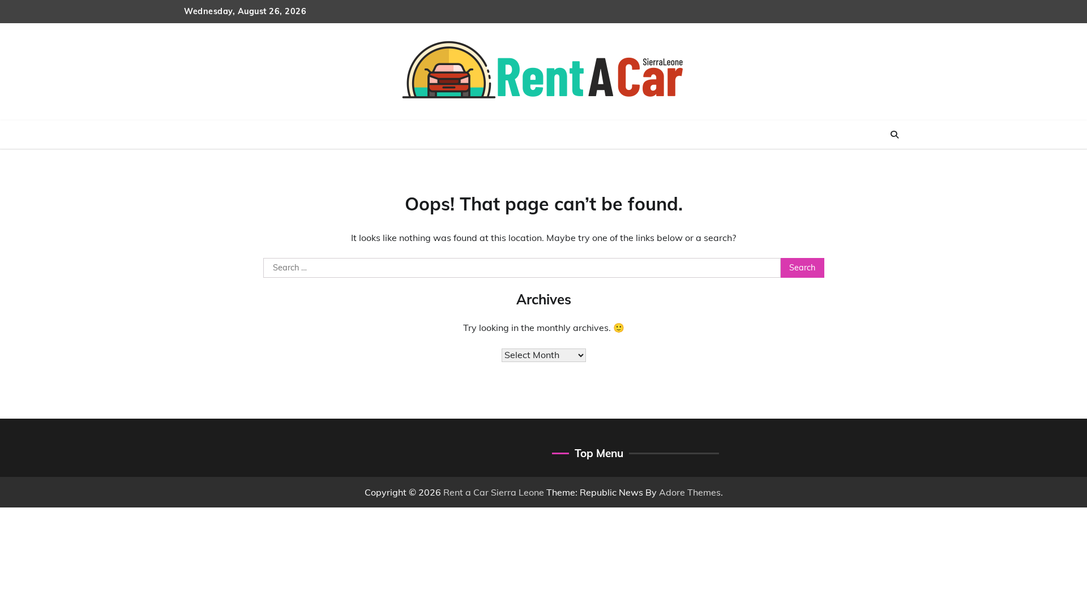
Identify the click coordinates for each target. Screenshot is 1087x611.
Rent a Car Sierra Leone (493, 492)
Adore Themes (690, 492)
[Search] (894, 134)
